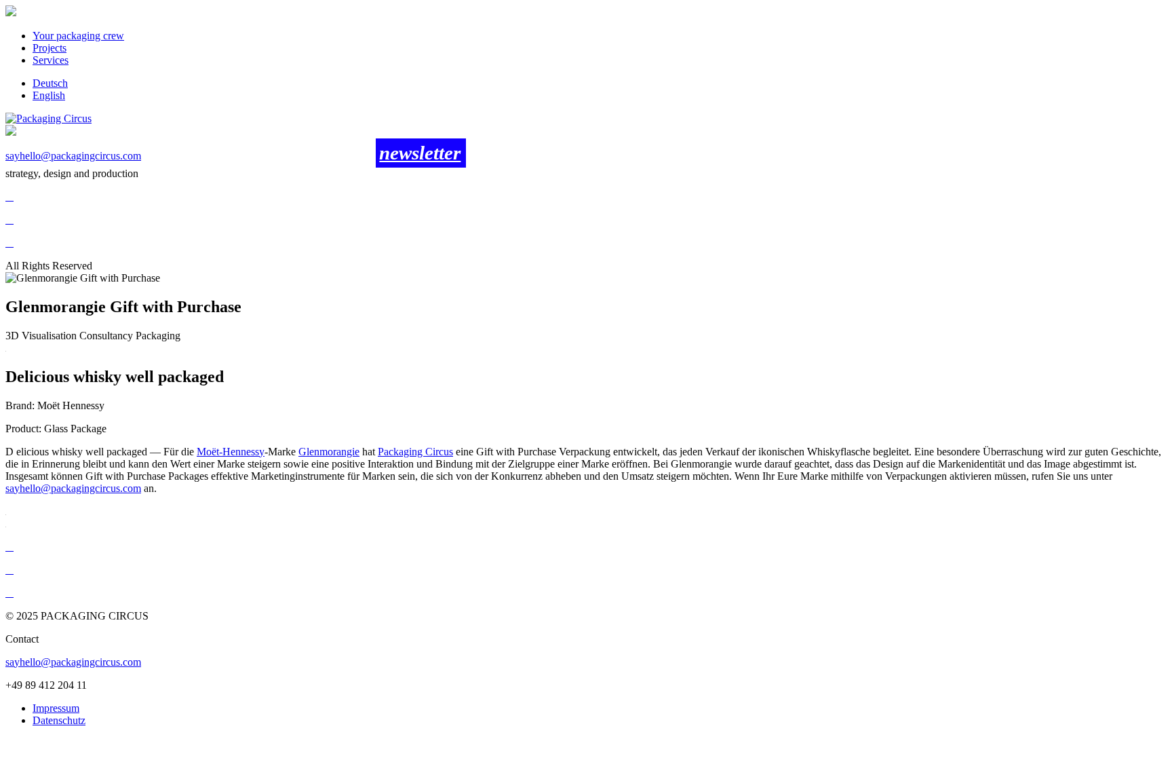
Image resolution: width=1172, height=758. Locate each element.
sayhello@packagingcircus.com (73, 156)
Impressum (56, 708)
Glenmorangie (328, 451)
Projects (49, 48)
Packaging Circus (415, 451)
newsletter (420, 153)
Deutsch (50, 83)
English (49, 95)
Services (51, 60)
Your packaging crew (78, 35)
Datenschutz (59, 720)
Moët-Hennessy (231, 451)
